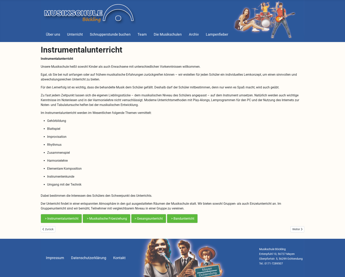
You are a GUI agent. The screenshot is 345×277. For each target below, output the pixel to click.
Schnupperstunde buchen (110, 34)
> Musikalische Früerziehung (106, 218)
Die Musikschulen (168, 34)
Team (142, 34)
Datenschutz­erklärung (88, 258)
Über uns (53, 34)
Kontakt (119, 258)
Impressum (55, 258)
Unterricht (75, 34)
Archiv (194, 34)
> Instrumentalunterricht (61, 218)
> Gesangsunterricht (149, 218)
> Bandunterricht (182, 218)
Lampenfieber (217, 34)
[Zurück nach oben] (338, 269)
